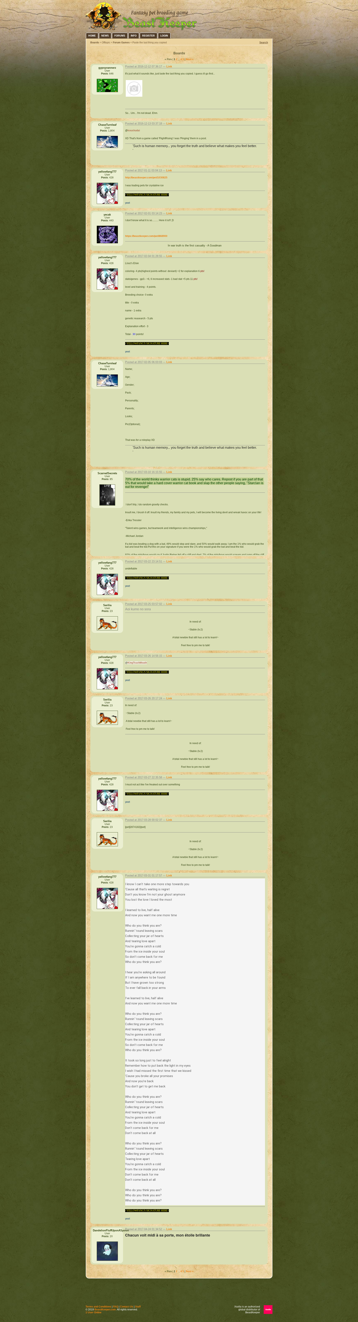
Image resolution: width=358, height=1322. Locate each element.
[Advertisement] (179, 1292)
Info (134, 35)
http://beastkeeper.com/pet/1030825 (146, 177)
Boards (94, 42)
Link (169, 66)
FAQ (115, 1306)
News (105, 35)
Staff (138, 1306)
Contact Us (126, 1306)
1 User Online (94, 1312)
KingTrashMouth (137, 662)
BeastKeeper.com (105, 1309)
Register (148, 35)
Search (263, 42)
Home (92, 35)
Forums (119, 35)
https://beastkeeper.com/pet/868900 (146, 236)
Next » (190, 59)
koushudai (134, 130)
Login (164, 35)
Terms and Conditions (98, 1306)
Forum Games (121, 42)
